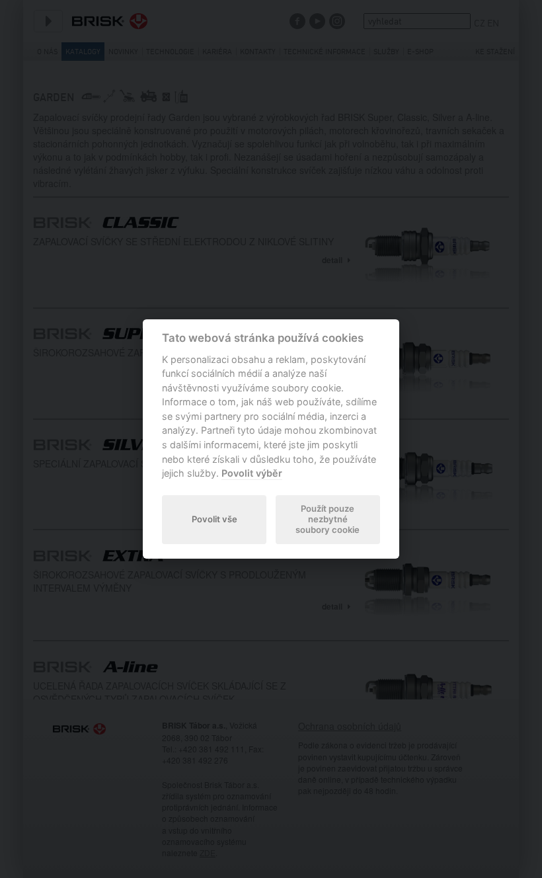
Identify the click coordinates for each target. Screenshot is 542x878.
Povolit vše (214, 519)
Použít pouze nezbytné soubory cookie (327, 519)
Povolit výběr (251, 473)
